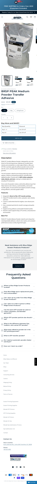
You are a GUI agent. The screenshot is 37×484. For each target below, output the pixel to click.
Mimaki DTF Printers (9, 409)
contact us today (26, 257)
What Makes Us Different (10, 359)
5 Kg (11, 110)
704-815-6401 (7, 449)
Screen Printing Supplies (10, 405)
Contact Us (18, 266)
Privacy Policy (7, 390)
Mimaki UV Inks (7, 421)
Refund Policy (7, 386)
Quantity (3, 114)
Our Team (6, 363)
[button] (2, 17)
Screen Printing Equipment (10, 401)
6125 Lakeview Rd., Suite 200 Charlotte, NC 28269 (17, 444)
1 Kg (4, 110)
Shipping (3, 104)
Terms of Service (7, 394)
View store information (9, 153)
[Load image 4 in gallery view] (30, 80)
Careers (5, 378)
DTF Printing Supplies (9, 413)
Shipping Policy (7, 382)
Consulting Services (8, 374)
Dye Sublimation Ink (9, 429)
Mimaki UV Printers (8, 417)
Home (5, 355)
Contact (5, 432)
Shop (4, 367)
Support (5, 371)
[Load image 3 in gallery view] (18, 80)
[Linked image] (18, 231)
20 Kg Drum (20, 110)
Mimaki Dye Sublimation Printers (12, 425)
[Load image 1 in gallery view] (7, 80)
